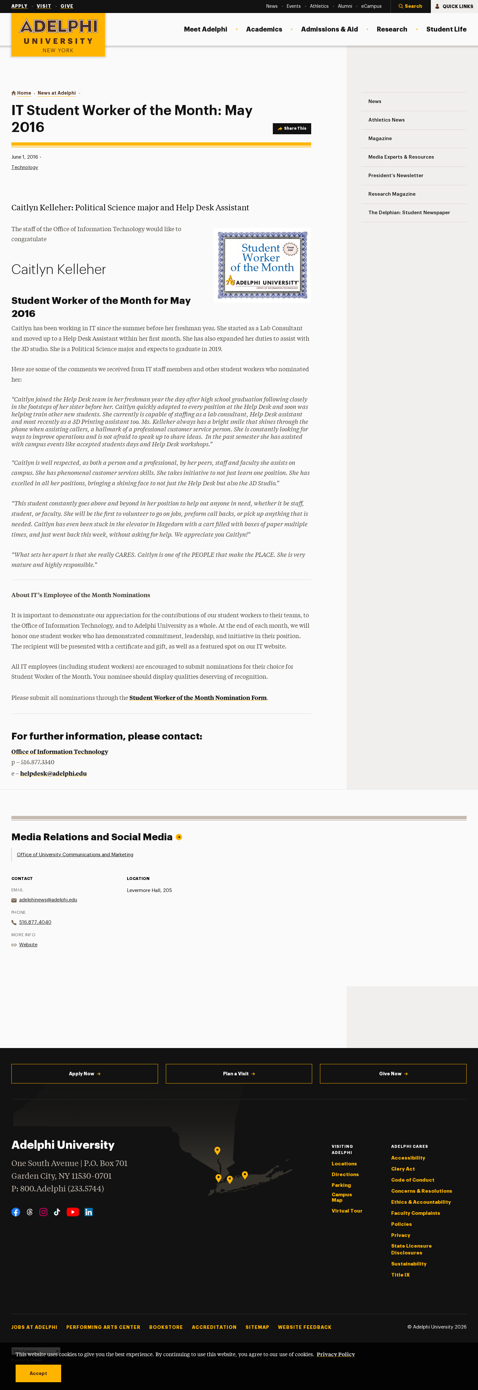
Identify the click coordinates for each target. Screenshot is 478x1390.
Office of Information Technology (59, 751)
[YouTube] (73, 1212)
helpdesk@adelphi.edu (53, 773)
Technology (24, 167)
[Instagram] (43, 1212)
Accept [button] (38, 1373)
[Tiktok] (57, 1212)
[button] (411, 6)
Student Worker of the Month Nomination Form (198, 697)
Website (28, 944)
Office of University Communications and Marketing (75, 854)
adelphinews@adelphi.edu (48, 900)
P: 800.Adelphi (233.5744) (57, 1189)
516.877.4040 (35, 922)
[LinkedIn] (89, 1212)
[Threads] (30, 1212)
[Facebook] (15, 1212)
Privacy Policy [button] (336, 1353)
